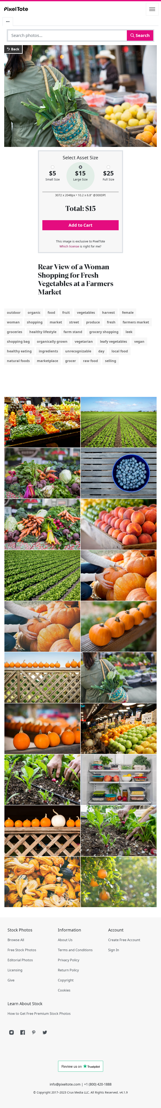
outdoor (14, 312)
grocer (70, 360)
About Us (65, 940)
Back (14, 49)
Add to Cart (80, 225)
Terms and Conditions (75, 950)
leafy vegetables (113, 341)
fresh (111, 322)
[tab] (8, 21)
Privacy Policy (68, 960)
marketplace (47, 360)
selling (110, 360)
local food (120, 351)
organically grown (52, 341)
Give (11, 980)
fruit (66, 312)
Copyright (66, 980)
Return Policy (68, 970)
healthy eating (19, 351)
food (51, 312)
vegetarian (84, 341)
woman (13, 322)
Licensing (15, 970)
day (101, 351)
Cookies (64, 990)
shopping (35, 322)
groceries (14, 332)
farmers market (136, 322)
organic (34, 312)
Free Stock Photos (22, 950)
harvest (108, 312)
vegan (139, 341)
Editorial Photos (20, 960)
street (74, 322)
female (128, 312)
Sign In (113, 950)
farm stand (73, 332)
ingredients (48, 351)
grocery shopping (103, 332)
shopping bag (18, 341)
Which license (69, 246)
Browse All (16, 940)
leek (129, 332)
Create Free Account (124, 940)
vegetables (86, 312)
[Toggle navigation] (152, 9)
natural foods (18, 360)
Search (142, 35)
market (56, 322)
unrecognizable (78, 351)
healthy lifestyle (42, 332)
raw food (90, 360)
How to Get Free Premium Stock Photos (39, 1013)
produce (93, 322)
